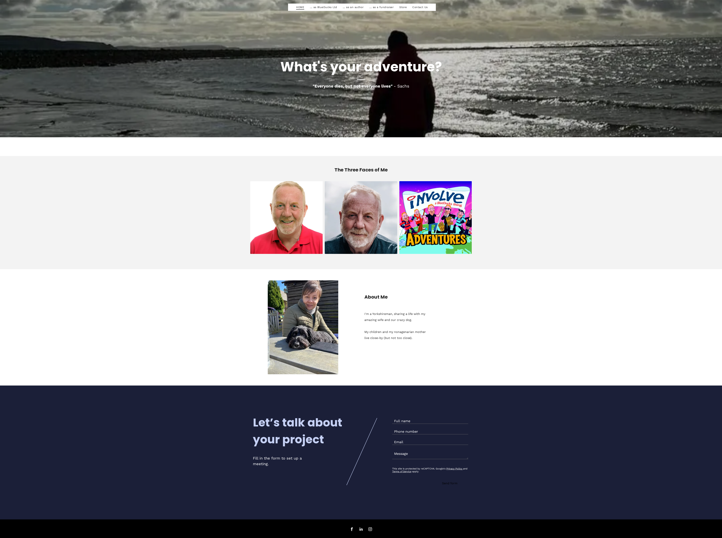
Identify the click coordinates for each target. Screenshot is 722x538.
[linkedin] (361, 529)
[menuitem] (300, 7)
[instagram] (370, 529)
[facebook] (352, 529)
